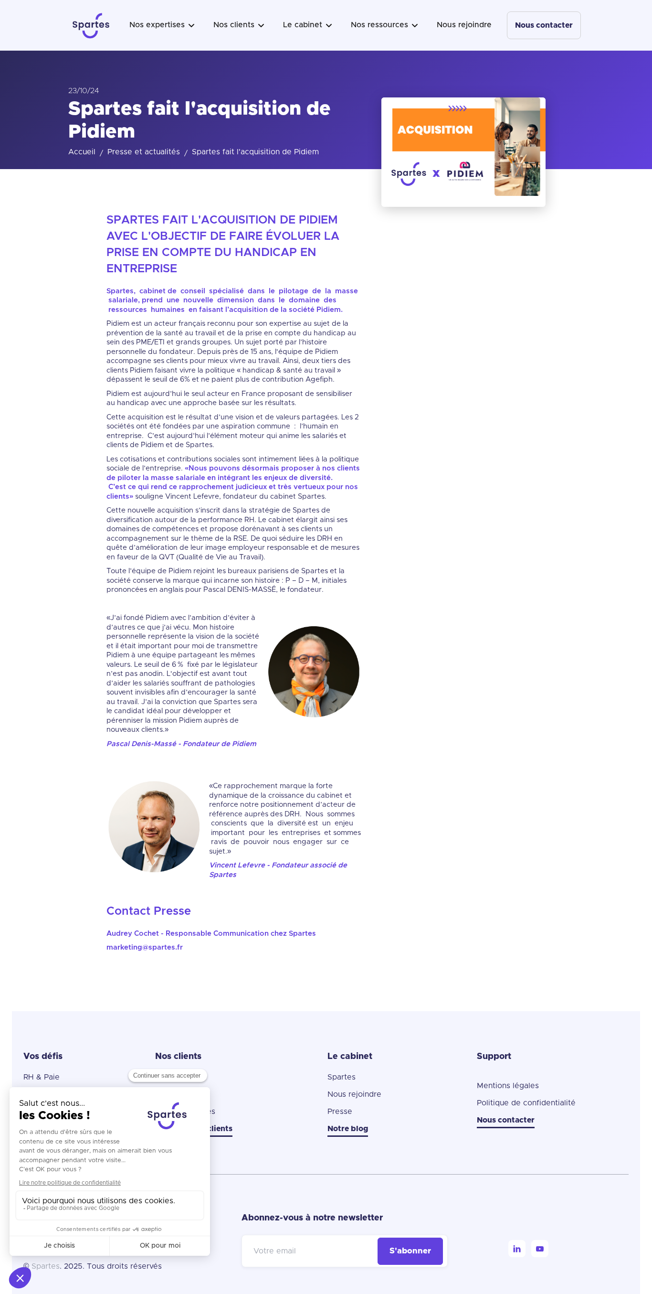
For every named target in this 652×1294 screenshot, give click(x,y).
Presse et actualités (143, 152)
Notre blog (347, 1129)
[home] (91, 25)
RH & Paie (41, 1077)
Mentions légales (508, 1086)
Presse (339, 1111)
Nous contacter (544, 25)
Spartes (341, 1077)
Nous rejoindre (464, 25)
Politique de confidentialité (526, 1103)
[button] (161, 25)
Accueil (81, 152)
